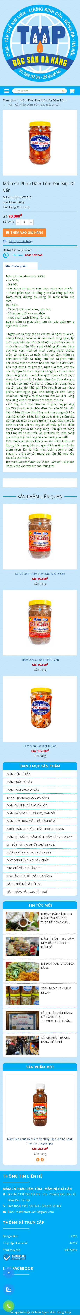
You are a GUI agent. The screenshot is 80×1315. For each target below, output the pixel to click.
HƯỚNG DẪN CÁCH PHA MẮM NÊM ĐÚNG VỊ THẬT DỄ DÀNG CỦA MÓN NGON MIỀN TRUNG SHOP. (56, 922)
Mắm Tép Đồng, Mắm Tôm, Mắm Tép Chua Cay (39, 837)
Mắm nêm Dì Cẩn (19, 774)
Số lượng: (9, 221)
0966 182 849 (33, 255)
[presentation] (38, 1160)
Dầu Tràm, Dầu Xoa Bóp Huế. (27, 892)
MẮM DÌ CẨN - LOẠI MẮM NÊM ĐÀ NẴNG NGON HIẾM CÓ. (57, 943)
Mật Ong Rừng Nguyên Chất (28, 860)
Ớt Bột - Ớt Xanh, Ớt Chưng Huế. (31, 844)
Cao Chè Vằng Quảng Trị (24, 868)
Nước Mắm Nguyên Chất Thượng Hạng (35, 829)
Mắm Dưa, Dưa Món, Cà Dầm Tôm (43, 100)
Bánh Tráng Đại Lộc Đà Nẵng (28, 797)
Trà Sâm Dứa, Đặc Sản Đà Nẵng (29, 876)
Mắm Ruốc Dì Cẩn (19, 782)
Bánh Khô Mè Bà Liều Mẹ (24, 884)
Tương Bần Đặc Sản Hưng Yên (29, 852)
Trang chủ (9, 100)
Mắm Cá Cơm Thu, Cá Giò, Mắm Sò (31, 813)
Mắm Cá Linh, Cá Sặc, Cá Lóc (27, 805)
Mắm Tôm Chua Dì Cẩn (23, 789)
